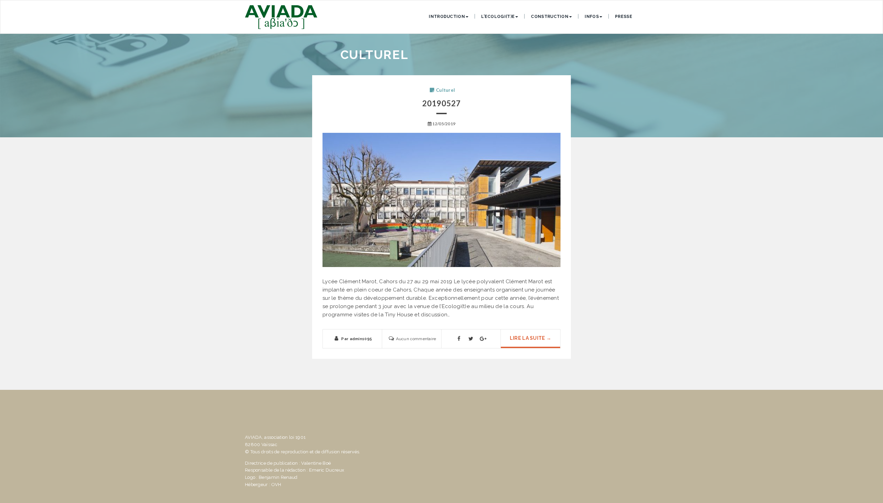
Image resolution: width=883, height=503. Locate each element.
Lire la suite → (531, 338)
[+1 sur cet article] (483, 340)
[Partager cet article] (458, 340)
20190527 (441, 103)
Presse (623, 16)
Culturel (445, 90)
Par (356, 339)
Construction (549, 16)
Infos (592, 16)
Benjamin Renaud (278, 477)
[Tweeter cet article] (471, 340)
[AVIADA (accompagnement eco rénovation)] (281, 17)
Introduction (447, 16)
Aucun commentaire (416, 338)
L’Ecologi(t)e (498, 16)
